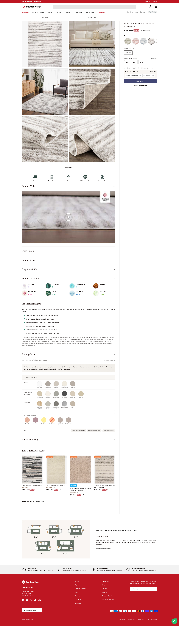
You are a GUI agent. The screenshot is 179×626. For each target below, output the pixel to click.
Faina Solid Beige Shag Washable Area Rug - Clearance (80, 489)
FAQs (103, 585)
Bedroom (116, 530)
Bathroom (128, 530)
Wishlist (155, 1)
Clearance (102, 12)
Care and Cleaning (107, 596)
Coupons (78, 599)
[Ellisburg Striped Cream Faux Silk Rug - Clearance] (104, 470)
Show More (68, 168)
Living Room (99, 530)
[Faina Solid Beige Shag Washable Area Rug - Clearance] (80, 470)
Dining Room (108, 530)
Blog (76, 592)
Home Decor (90, 12)
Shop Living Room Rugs (103, 548)
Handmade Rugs (132, 12)
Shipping (104, 589)
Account (147, 1)
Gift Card (78, 603)
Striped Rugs (92, 17)
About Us (78, 581)
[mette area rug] (143, 41)
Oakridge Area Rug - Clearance (55, 485)
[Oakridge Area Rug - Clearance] (56, 470)
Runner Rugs (40, 501)
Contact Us (105, 581)
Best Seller (45, 17)
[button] (156, 7)
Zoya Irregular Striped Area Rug (32, 485)
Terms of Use (131, 619)
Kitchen (121, 530)
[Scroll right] (155, 40)
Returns (104, 592)
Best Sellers (25, 12)
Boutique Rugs (29, 619)
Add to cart (141, 81)
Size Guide (154, 58)
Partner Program (80, 589)
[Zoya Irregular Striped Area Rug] (32, 470)
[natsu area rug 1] (151, 41)
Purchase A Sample (140, 86)
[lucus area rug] (127, 41)
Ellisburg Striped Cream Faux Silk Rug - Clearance (104, 486)
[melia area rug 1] (135, 41)
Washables (34, 12)
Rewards (78, 596)
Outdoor (142, 12)
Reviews (77, 585)
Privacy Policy (121, 619)
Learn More (153, 71)
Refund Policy (140, 619)
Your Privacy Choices (152, 619)
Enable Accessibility (108, 599)
